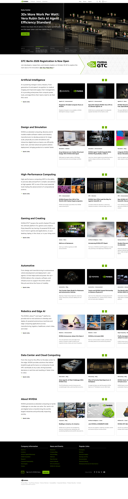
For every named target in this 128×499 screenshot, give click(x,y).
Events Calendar (54, 461)
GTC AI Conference (55, 463)
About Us (23, 449)
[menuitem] (33, 1)
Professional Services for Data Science (88, 463)
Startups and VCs (83, 456)
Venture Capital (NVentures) (28, 454)
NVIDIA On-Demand (55, 466)
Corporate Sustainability (27, 461)
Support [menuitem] (90, 1)
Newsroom (52, 449)
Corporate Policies (61, 483)
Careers (23, 466)
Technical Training (83, 461)
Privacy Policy (24, 483)
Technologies (24, 463)
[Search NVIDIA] (97, 1)
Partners (81, 452)
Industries (44, 1)
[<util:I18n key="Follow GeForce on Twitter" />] (101, 472)
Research (23, 459)
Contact (79, 483)
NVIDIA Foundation (25, 456)
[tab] (27, 49)
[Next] (106, 80)
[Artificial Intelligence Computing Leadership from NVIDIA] (24, 1)
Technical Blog (53, 454)
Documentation (83, 459)
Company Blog (53, 452)
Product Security (71, 483)
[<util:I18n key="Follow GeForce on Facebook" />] (94, 472)
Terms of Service (44, 483)
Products (33, 1)
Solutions (38, 1)
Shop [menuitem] (80, 1)
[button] (100, 2)
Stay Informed (53, 459)
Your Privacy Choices (34, 483)
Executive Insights (83, 454)
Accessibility (53, 483)
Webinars (52, 456)
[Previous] (103, 80)
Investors (23, 452)
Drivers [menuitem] (84, 1)
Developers (82, 449)
